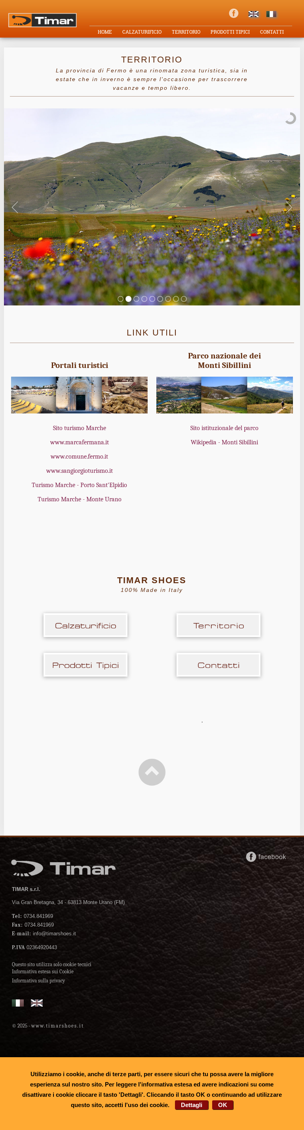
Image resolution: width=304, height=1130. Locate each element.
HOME (105, 31)
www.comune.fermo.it (79, 456)
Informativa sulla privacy (38, 981)
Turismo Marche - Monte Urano (80, 499)
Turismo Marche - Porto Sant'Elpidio (79, 485)
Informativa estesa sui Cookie (43, 972)
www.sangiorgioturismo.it (79, 470)
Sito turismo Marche (79, 428)
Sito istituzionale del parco (224, 428)
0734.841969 (32, 916)
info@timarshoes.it (44, 934)
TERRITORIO (186, 31)
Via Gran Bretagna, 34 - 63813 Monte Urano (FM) (68, 902)
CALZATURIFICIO (142, 31)
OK (222, 1105)
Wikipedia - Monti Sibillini (224, 442)
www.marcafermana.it (79, 442)
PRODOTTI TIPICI (230, 31)
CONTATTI (272, 31)
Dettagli (191, 1105)
